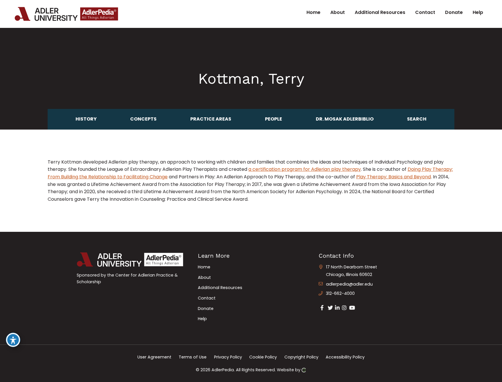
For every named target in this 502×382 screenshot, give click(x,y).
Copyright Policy (301, 357)
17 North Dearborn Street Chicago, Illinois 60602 (351, 270)
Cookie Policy (263, 357)
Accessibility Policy (345, 357)
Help (202, 319)
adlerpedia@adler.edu (349, 284)
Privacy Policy (228, 357)
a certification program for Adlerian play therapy (304, 169)
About (204, 277)
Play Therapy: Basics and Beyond (393, 176)
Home (204, 267)
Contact (207, 298)
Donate (206, 308)
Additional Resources (220, 287)
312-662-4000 (340, 293)
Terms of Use (193, 357)
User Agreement (154, 357)
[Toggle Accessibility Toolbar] (13, 340)
